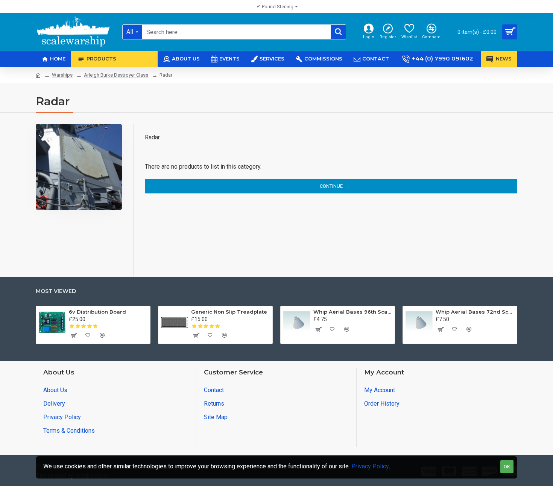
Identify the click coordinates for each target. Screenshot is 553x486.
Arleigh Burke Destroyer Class (116, 75)
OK (507, 466)
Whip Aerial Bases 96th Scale (352, 312)
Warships (62, 75)
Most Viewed (56, 291)
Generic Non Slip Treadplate (229, 312)
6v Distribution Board (97, 312)
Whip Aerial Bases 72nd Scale (475, 312)
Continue (331, 186)
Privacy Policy (370, 466)
